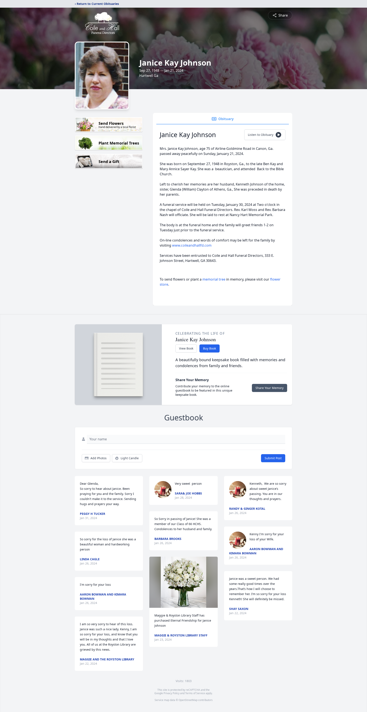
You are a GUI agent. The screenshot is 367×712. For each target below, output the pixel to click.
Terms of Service (195, 693)
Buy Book (209, 348)
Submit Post (273, 458)
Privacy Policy (171, 693)
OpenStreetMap (188, 700)
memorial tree (213, 279)
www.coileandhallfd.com (192, 245)
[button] (183, 582)
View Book (186, 348)
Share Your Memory (269, 388)
